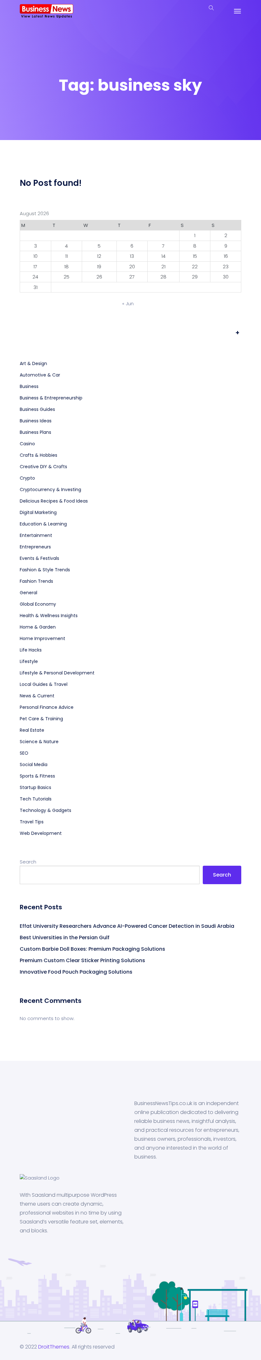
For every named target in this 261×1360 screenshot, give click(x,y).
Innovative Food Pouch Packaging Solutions (76, 972)
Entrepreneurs (35, 547)
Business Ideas (36, 421)
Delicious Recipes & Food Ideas (54, 501)
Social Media (33, 764)
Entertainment (36, 535)
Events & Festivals (39, 558)
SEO (24, 753)
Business (29, 386)
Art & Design (33, 363)
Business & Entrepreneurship (51, 398)
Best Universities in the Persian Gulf (64, 937)
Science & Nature (39, 741)
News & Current (37, 696)
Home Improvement (42, 638)
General (28, 592)
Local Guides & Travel (43, 684)
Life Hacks (31, 650)
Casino (27, 443)
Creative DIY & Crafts (43, 466)
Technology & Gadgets (45, 810)
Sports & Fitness (37, 776)
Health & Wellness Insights (49, 615)
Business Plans (35, 432)
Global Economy (38, 604)
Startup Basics (35, 787)
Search (28, 861)
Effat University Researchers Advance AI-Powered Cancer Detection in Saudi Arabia (127, 926)
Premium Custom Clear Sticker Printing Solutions (82, 960)
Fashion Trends (36, 581)
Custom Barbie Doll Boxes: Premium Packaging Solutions (93, 949)
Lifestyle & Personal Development (57, 673)
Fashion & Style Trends (45, 570)
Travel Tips (32, 822)
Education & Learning (43, 524)
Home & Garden (38, 627)
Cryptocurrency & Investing (50, 489)
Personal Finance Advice (47, 707)
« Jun (128, 303)
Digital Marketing (38, 512)
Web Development (41, 833)
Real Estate (32, 730)
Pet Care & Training (41, 718)
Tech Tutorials (36, 799)
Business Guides (37, 409)
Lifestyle (29, 661)
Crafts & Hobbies (38, 455)
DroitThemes (53, 1346)
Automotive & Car (40, 375)
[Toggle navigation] (237, 11)
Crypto (27, 478)
